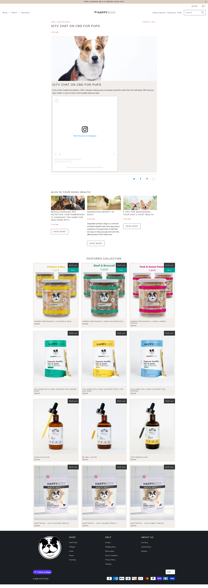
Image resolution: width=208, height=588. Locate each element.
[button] (6, 13)
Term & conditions (111, 555)
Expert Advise (146, 547)
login (196, 6)
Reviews (144, 551)
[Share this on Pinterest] (147, 179)
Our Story (144, 542)
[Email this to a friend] (153, 179)
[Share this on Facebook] (140, 179)
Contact (108, 542)
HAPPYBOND (43, 579)
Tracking (108, 564)
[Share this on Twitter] (134, 179)
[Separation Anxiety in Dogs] (104, 203)
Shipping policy (110, 547)
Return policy (109, 551)
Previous (146, 22)
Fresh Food (73, 542)
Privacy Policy (110, 560)
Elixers (71, 555)
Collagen (72, 547)
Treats (71, 551)
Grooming (72, 560)
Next (153, 22)
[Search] (203, 12)
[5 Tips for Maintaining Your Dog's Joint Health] (140, 203)
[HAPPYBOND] (105, 12)
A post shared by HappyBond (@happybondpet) (85, 167)
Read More (60, 232)
